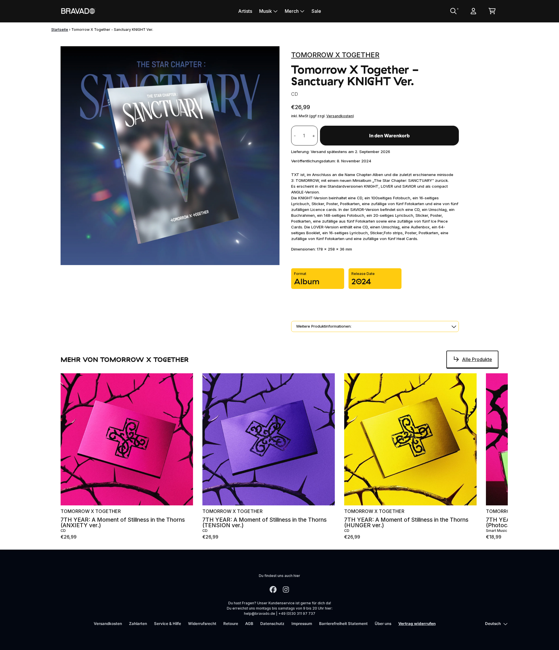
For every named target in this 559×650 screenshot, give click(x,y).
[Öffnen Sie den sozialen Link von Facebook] (273, 589)
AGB (249, 623)
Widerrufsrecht (202, 623)
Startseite (59, 29)
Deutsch (493, 623)
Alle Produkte (477, 359)
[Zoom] (170, 155)
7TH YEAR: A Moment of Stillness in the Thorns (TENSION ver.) (264, 522)
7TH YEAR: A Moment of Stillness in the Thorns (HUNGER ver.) (406, 522)
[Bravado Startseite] (78, 11)
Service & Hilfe (167, 623)
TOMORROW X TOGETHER (335, 55)
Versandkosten (339, 116)
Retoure (230, 623)
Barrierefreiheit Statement (343, 623)
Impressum (301, 623)
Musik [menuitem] (265, 11)
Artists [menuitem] (245, 11)
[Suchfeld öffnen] (453, 11)
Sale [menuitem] (316, 11)
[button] (375, 326)
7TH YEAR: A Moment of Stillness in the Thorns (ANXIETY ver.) (123, 522)
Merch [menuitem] (292, 11)
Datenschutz (272, 623)
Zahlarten (138, 623)
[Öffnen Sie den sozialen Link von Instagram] (286, 589)
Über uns (383, 623)
